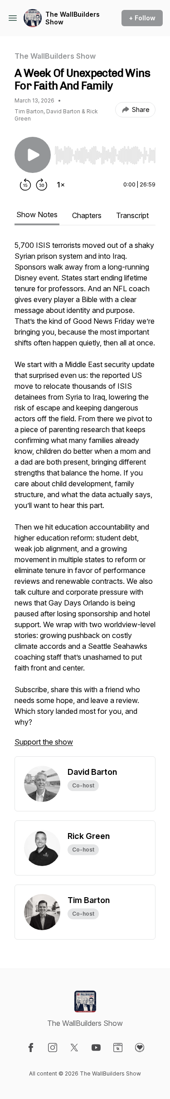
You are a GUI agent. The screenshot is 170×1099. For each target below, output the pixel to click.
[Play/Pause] (33, 155)
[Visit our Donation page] (139, 1047)
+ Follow (142, 18)
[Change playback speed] (61, 184)
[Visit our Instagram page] (52, 1047)
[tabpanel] (85, 498)
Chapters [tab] (87, 215)
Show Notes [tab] (37, 214)
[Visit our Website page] (117, 1047)
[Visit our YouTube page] (96, 1047)
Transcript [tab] (132, 215)
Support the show (44, 741)
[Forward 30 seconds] (41, 184)
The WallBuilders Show (72, 18)
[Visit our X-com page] (74, 1047)
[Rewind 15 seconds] (25, 184)
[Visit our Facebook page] (30, 1047)
